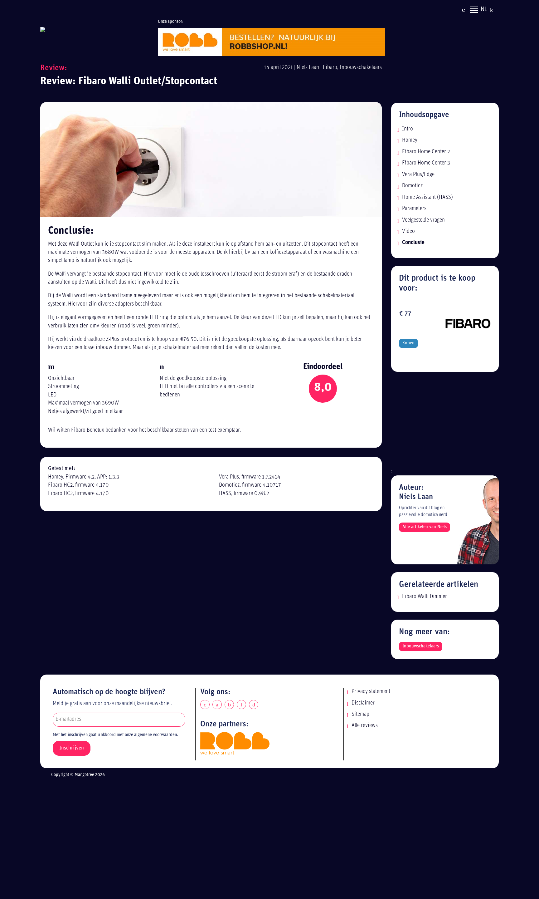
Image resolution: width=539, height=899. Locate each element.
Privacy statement (371, 691)
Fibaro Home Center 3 (426, 163)
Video (408, 231)
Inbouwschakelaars (361, 67)
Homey (409, 140)
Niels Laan (308, 67)
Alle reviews (365, 725)
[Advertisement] (445, 423)
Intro (407, 129)
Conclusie (413, 242)
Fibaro (330, 67)
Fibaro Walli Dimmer (424, 596)
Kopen (408, 343)
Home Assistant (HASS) (427, 197)
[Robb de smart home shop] (235, 743)
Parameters (414, 208)
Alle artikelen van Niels (424, 527)
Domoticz (412, 186)
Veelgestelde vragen (423, 220)
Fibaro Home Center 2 (426, 152)
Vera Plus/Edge (418, 174)
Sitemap (360, 714)
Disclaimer (363, 703)
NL (484, 9)
